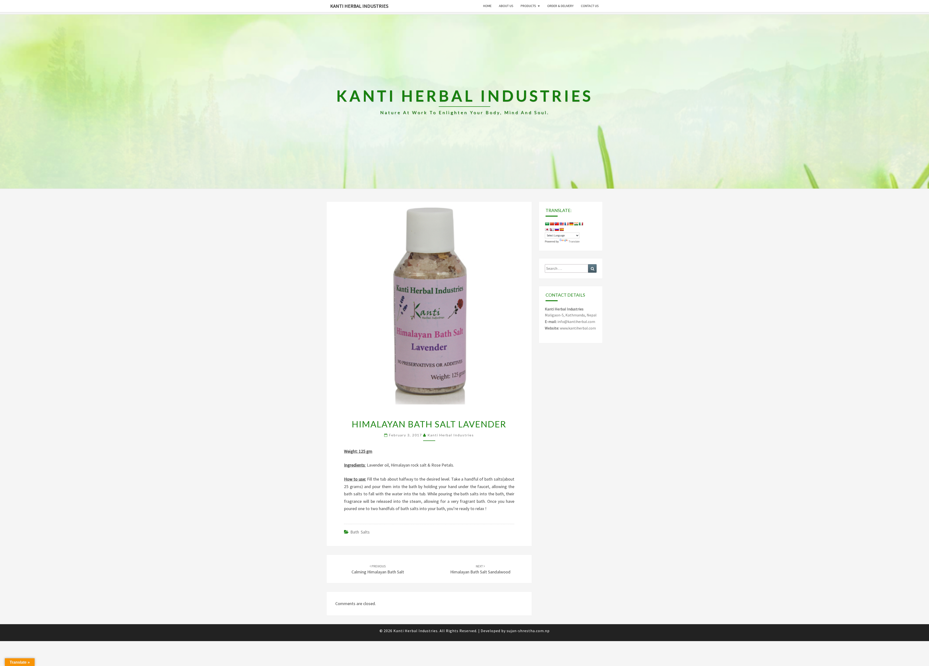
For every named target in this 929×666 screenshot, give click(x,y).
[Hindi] (576, 224)
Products (528, 6)
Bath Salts (360, 532)
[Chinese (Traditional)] (556, 224)
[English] (561, 224)
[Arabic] (547, 224)
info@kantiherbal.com (576, 321)
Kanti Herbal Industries (359, 6)
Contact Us (590, 6)
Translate (574, 241)
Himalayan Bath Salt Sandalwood (480, 569)
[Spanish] (561, 229)
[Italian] (581, 224)
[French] (566, 224)
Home (487, 6)
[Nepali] (552, 229)
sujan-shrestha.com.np (528, 630)
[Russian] (556, 229)
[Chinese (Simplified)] (552, 224)
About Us (506, 6)
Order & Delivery (560, 6)
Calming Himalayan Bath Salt (378, 569)
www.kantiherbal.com (578, 328)
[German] (571, 224)
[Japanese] (547, 229)
